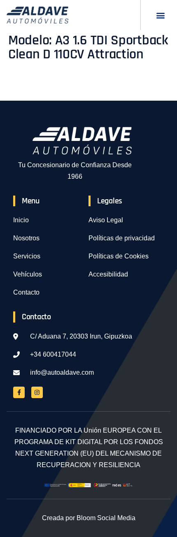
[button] (160, 15)
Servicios (26, 256)
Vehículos (27, 274)
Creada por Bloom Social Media (88, 517)
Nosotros (26, 238)
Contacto (26, 292)
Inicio (21, 220)
